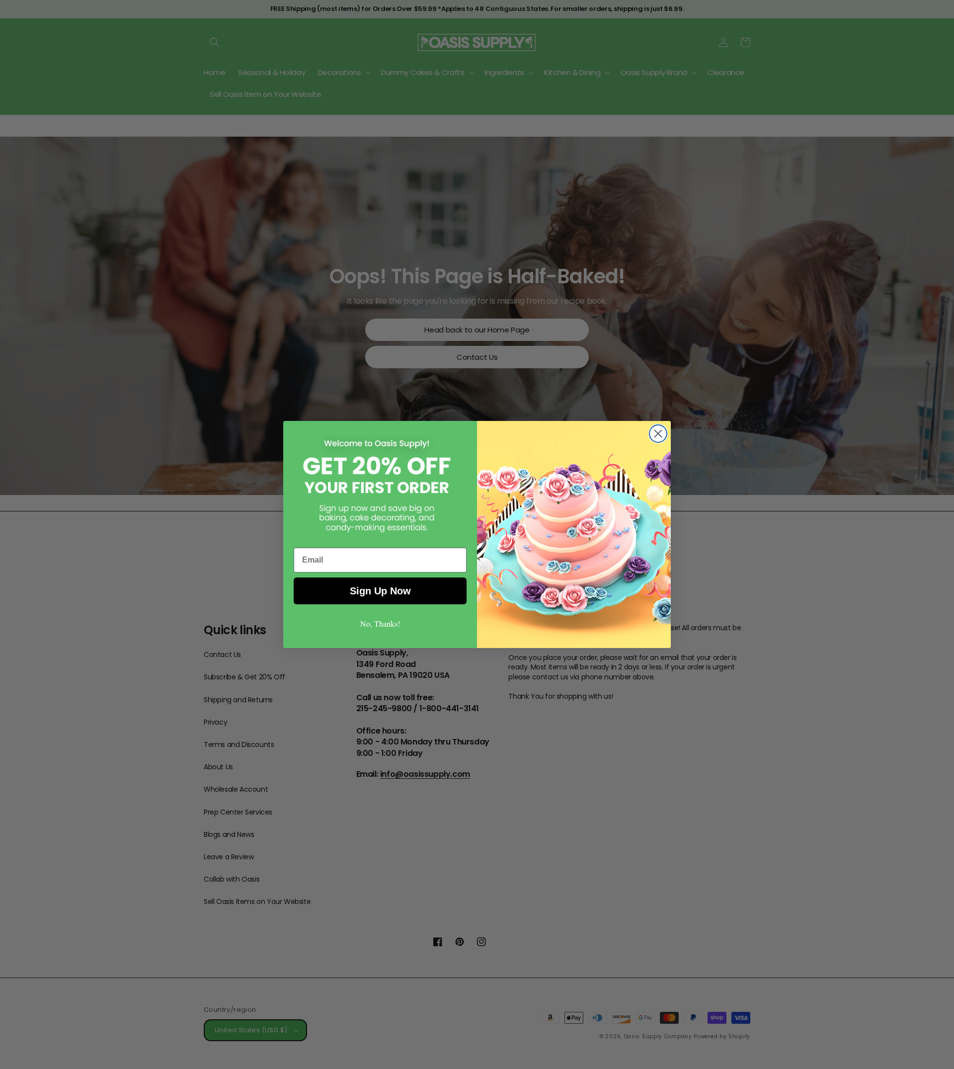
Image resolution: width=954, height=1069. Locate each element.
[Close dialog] (658, 433)
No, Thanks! (380, 623)
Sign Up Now (380, 590)
